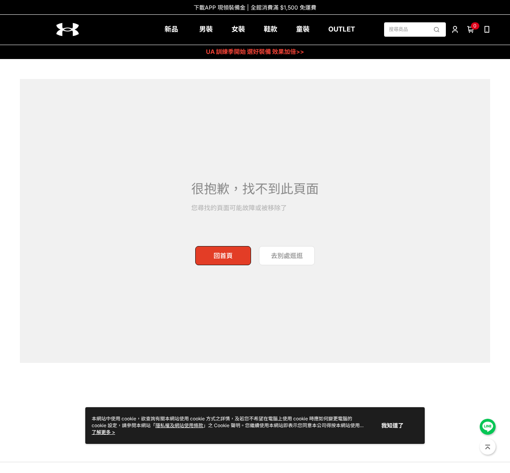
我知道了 (392, 425)
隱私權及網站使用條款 (179, 425)
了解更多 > (103, 432)
